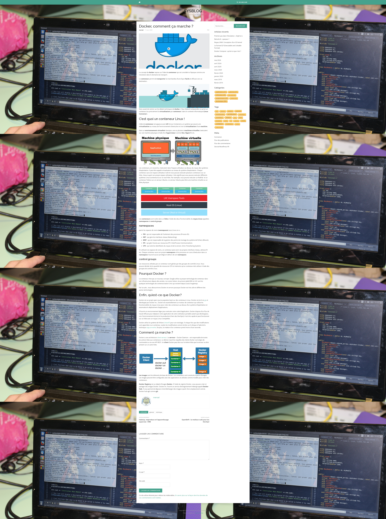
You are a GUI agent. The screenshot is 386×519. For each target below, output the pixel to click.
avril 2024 (217, 63)
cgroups (236, 120)
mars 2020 (218, 70)
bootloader (218, 120)
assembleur (219, 117)
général (151, 412)
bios (235, 117)
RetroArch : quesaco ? (221, 39)
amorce (230, 111)
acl (217, 111)
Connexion (218, 137)
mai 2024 (217, 60)
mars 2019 (218, 79)
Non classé (232, 95)
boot (240, 117)
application (221, 92)
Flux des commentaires (222, 143)
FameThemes (199, 513)
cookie (237, 124)
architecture (232, 114)
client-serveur (162, 337)
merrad (141, 30)
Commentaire (144, 438)
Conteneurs (229, 124)
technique (159, 412)
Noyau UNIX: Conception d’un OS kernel (228, 42)
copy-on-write (151, 327)
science (234, 98)
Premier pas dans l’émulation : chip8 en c (228, 36)
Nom (141, 463)
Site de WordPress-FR (221, 147)
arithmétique (242, 114)
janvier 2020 (218, 76)
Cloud (243, 120)
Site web (142, 481)
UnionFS (167, 323)
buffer (226, 120)
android (238, 111)
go (205, 300)
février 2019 (218, 83)
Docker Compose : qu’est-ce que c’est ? (227, 51)
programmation (221, 98)
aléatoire (223, 111)
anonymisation (220, 114)
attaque (228, 117)
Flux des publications (221, 140)
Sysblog (193, 10)
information (220, 95)
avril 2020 (217, 67)
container (219, 124)
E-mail (142, 472)
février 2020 (218, 73)
